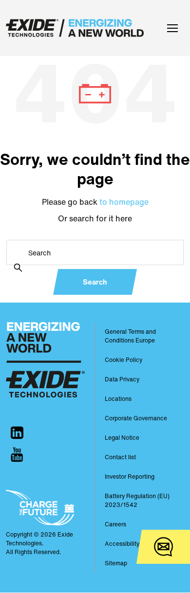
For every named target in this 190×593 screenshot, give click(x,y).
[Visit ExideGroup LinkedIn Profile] (17, 433)
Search (95, 281)
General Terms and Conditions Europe (130, 335)
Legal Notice (122, 437)
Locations (118, 399)
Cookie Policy (123, 360)
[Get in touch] (163, 547)
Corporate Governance (136, 418)
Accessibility (122, 543)
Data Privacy (122, 379)
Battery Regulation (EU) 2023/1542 (137, 500)
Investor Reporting (129, 476)
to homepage (124, 202)
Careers (115, 524)
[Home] (77, 28)
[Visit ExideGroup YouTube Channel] (17, 455)
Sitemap (116, 563)
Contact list (120, 457)
